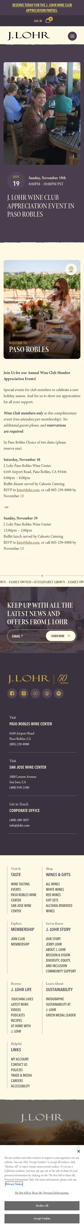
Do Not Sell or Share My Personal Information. (42, 1193)
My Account (20, 1059)
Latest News (19, 1004)
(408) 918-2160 (19, 787)
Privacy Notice (14, 1184)
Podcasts (18, 1015)
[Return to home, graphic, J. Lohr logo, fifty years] (28, 36)
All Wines (53, 884)
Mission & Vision (58, 955)
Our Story (53, 939)
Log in (38, 21)
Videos (16, 1009)
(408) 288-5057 (19, 820)
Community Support (61, 971)
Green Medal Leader (61, 1015)
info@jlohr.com (19, 825)
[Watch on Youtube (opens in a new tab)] (35, 693)
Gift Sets (52, 900)
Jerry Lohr (54, 944)
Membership (20, 944)
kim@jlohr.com (28, 490)
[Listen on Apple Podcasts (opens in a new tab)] (47, 693)
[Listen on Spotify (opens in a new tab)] (59, 693)
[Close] (79, 1151)
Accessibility (20, 1086)
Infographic (55, 999)
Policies (17, 1070)
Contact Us (19, 1064)
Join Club (18, 939)
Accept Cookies (42, 1218)
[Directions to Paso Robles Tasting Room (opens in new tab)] (71, 269)
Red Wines (53, 895)
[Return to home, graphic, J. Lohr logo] (42, 679)
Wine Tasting (20, 884)
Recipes (16, 1020)
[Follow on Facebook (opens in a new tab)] (12, 693)
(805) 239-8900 (19, 744)
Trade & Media (21, 1075)
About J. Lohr (56, 949)
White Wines (55, 889)
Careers (17, 1080)
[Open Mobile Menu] (72, 36)
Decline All (42, 1206)
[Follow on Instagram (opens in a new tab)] (24, 693)
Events (16, 889)
